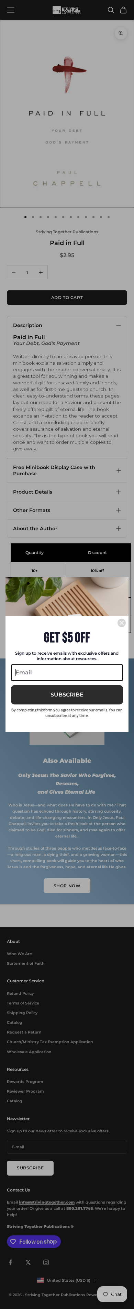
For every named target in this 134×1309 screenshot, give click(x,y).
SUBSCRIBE (67, 694)
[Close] (122, 623)
